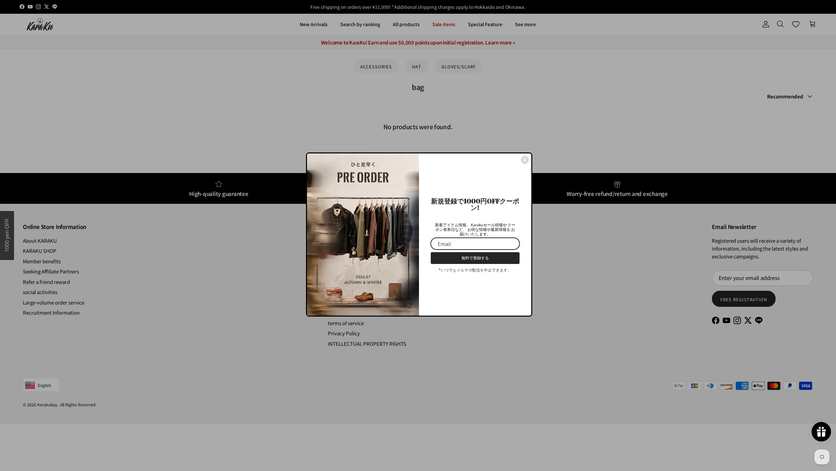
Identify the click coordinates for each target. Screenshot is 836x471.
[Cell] (525, 158)
